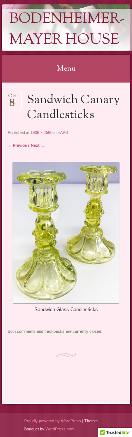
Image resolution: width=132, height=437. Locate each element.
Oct (12, 98)
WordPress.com (59, 429)
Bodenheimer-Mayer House (67, 30)
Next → (38, 145)
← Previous (19, 145)
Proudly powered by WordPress (52, 421)
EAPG (63, 132)
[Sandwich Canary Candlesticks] (65, 302)
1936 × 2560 (41, 132)
